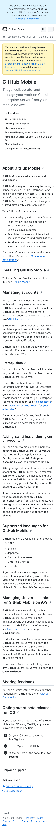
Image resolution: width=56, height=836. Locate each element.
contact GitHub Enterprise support (22, 70)
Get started (13, 36)
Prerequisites (12, 363)
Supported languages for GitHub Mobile (25, 528)
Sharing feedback (18, 682)
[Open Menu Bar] (51, 29)
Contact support (14, 791)
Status (16, 821)
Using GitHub (29, 36)
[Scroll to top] (49, 829)
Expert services (39, 821)
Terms (40, 818)
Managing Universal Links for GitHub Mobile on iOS (25, 600)
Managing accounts (20, 292)
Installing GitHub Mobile (24, 270)
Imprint (29, 818)
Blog (4, 824)
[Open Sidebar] (3, 36)
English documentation (27, 18)
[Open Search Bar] (43, 29)
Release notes (43, 401)
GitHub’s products (19, 319)
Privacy (6, 821)
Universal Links (16, 629)
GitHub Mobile (46, 36)
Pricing (25, 821)
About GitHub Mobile (21, 168)
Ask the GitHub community (19, 786)
